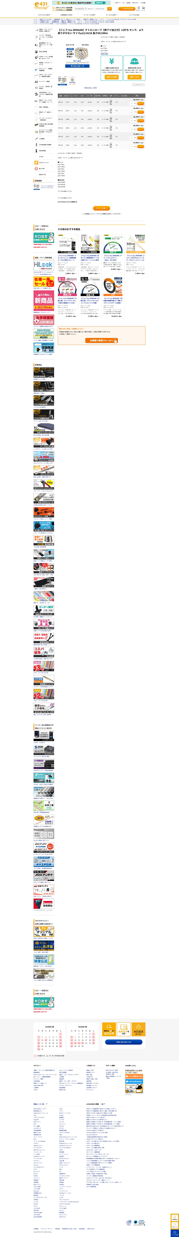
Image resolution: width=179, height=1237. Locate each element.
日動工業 (61, 1180)
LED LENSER (37, 1215)
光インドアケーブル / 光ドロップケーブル (97, 1154)
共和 (60, 1135)
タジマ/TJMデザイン (39, 1167)
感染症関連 (62, 1087)
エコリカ (61, 1122)
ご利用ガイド (117, 2)
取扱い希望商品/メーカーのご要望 (113, 1077)
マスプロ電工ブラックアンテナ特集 (96, 1171)
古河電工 (36, 1199)
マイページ (128, 1094)
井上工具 (36, 1119)
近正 (60, 1169)
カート (143, 10)
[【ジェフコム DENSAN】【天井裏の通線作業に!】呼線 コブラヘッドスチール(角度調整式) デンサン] (113, 286)
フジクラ (61, 1195)
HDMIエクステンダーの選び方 (94, 1139)
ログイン (138, 10)
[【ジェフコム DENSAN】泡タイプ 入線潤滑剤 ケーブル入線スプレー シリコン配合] (90, 243)
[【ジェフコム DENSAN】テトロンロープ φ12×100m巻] (37, 187)
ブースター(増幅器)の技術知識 (94, 1176)
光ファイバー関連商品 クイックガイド (96, 1156)
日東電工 (61, 1182)
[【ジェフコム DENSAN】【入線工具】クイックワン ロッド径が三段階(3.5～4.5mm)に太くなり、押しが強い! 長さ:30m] (67, 286)
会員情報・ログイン (91, 1087)
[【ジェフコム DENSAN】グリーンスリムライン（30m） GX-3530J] (113, 243)
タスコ (35, 1169)
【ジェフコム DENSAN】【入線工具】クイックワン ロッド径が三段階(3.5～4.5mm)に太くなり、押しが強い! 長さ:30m (67, 300)
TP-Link (36, 1174)
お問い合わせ (135, 2)
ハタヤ (61, 1189)
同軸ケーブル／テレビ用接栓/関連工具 (44, 1070)
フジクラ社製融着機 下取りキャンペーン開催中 (99, 1163)
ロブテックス (63, 1215)
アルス (61, 1111)
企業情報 (128, 2)
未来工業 (36, 1210)
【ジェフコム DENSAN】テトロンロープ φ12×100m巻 (47, 187)
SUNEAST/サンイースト (65, 1143)
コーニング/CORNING (39, 1141)
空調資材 (61, 1079)
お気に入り (139, 84)
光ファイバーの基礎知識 (93, 1152)
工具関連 (36, 1087)
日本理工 (61, 1184)
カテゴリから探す (44, 15)
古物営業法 (82, 1229)
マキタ (35, 1206)
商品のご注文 (90, 1070)
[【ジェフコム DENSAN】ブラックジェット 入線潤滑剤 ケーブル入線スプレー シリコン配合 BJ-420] (67, 243)
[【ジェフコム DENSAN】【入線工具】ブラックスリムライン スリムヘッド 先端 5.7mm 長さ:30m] (90, 286)
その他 (35, 1090)
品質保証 (88, 1081)
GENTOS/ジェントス (39, 1150)
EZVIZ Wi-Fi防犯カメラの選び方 (95, 1130)
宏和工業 (61, 1141)
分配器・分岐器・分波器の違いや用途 (96, 1174)
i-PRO (60, 1109)
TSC (60, 1171)
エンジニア (62, 1124)
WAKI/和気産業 (38, 1217)
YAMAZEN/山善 (38, 1212)
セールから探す (111, 15)
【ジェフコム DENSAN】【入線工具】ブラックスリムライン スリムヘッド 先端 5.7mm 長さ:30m (90, 300)
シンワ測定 (37, 1154)
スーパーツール (63, 1154)
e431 (35, 1115)
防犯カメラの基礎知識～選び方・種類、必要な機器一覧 (101, 1111)
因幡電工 (61, 1117)
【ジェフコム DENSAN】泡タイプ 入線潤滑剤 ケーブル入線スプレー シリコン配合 (90, 257)
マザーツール (63, 1206)
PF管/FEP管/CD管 (38, 1085)
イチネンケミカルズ (39, 1117)
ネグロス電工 (37, 1186)
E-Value (61, 1115)
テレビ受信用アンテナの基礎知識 (95, 1169)
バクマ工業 (37, 1189)
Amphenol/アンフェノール (41, 1113)
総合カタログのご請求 (112, 1070)
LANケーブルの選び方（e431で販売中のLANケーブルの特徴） (103, 1141)
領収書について (90, 1072)
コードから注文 (134, 15)
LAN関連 (61, 1077)
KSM (35, 1139)
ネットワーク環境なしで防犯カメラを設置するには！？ (101, 1128)
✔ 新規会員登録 (128, 9)
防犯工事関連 (63, 1072)
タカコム (36, 1165)
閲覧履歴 (175, 1219)
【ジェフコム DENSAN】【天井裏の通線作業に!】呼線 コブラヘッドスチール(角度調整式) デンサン (112, 300)
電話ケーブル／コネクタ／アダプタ (68, 1074)
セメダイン (37, 1161)
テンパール (37, 1178)
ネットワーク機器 (38, 1079)
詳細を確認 (104, 54)
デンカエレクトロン (64, 1176)
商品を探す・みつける (92, 1083)
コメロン (36, 1143)
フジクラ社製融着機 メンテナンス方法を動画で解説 (100, 1161)
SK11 (35, 1124)
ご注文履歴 (142, 2)
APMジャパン (37, 1122)
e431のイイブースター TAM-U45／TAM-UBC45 (98, 1178)
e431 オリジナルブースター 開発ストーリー (98, 1180)
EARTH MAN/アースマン (40, 1109)
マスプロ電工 (63, 1208)
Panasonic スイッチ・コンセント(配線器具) (71, 1083)
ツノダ (61, 1167)
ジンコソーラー (38, 1152)
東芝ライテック (63, 1178)
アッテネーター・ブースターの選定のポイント (99, 1167)
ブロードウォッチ (64, 1199)
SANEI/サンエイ (38, 1145)
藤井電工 (36, 1195)
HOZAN (36, 1204)
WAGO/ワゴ (62, 1217)
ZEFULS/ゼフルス (64, 1158)
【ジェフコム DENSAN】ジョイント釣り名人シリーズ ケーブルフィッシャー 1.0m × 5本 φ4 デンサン (135, 257)
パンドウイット (63, 1191)
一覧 (101, 1104)
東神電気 (36, 1180)
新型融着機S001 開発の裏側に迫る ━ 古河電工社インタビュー (103, 1158)
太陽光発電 (37, 1081)
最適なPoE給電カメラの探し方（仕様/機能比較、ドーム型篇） (103, 1124)
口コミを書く (101, 208)
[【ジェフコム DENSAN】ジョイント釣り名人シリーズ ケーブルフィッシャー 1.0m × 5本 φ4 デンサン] (135, 243)
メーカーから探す (89, 15)
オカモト (61, 1126)
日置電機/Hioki (38, 1193)
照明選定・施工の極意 (92, 1184)
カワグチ (61, 1128)
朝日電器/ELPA (38, 1111)
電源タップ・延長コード (40, 1083)
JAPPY (61, 1150)
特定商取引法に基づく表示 (69, 1229)
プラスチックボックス (65, 1085)
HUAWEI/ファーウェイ (65, 1193)
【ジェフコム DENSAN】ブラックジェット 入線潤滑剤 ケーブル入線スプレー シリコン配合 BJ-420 (67, 257)
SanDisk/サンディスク (65, 1145)
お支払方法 (89, 1077)
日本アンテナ (37, 1184)
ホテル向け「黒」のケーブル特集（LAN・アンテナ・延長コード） (104, 1182)
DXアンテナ (37, 1171)
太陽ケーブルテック (64, 1163)
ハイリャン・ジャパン (65, 1186)
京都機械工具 (37, 1135)
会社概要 (36, 1229)
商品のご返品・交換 (91, 1079)
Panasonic (36, 1191)
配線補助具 (37, 1072)
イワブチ (61, 1119)
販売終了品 (62, 1090)
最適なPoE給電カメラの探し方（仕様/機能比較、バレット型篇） (104, 1122)
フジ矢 (61, 1197)
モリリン (61, 1210)
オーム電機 (37, 1126)
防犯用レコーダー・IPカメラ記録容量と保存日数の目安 (101, 1115)
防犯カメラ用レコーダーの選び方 (95, 1117)
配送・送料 (89, 1074)
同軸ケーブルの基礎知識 (93, 1165)
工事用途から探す (66, 15)
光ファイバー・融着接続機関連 (42, 1077)
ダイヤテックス (38, 1163)
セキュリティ (90, 1090)
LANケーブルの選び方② (92, 1143)
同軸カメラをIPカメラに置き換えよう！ (97, 1119)
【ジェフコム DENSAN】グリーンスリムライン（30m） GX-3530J (112, 257)
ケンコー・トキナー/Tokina (66, 1139)
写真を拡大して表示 (90, 88)
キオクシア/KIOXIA (64, 1132)
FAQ (123, 2)
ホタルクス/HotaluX (64, 1204)
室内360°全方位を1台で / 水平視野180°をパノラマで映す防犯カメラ (104, 1126)
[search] (109, 9)
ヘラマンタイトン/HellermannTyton (69, 1202)
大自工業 (61, 1161)
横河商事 (61, 1212)
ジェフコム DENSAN (64, 1148)
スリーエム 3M (37, 1158)
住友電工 (61, 1156)
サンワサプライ (38, 1148)
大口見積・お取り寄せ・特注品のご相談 (112, 1073)
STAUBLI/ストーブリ (39, 1156)
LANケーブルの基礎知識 (92, 1145)
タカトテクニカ (63, 1165)
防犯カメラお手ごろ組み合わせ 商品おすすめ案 (99, 1113)
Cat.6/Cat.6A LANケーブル (93, 1150)
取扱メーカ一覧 (39, 1104)
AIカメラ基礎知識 (91, 1186)
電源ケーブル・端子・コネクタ (67, 1081)
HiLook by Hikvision (91, 1135)
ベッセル (36, 1202)
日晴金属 (36, 1182)
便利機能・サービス (91, 1085)
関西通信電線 (63, 1130)
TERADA (36, 1176)
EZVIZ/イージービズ (64, 1113)
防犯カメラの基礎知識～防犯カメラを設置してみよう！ (101, 1109)
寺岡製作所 (62, 1174)
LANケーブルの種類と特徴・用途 (95, 1148)
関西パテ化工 (37, 1132)
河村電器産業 (37, 1130)
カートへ (140, 103)
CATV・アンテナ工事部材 (66, 1070)
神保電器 (61, 1152)
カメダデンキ (37, 1128)
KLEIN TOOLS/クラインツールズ (68, 1137)
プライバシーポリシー (47, 1229)
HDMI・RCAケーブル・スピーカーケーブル (45, 1074)
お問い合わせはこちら (123, 1042)
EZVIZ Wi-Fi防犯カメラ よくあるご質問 (96, 1132)
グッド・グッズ (38, 1137)
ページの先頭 (174, 1235)
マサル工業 (37, 1208)
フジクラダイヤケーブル (40, 1197)
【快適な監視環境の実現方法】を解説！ (97, 1137)
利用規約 (57, 1229)
